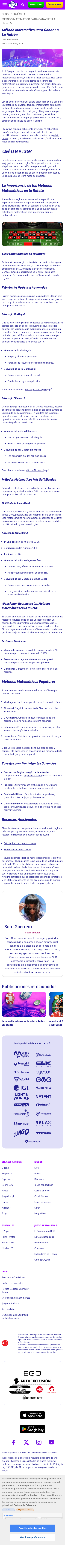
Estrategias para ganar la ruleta (20, 843)
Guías (18, 14)
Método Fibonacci (35, 470)
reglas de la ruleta (33, 775)
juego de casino (38, 87)
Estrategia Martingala (36, 389)
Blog (5, 14)
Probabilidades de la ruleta (17, 849)
